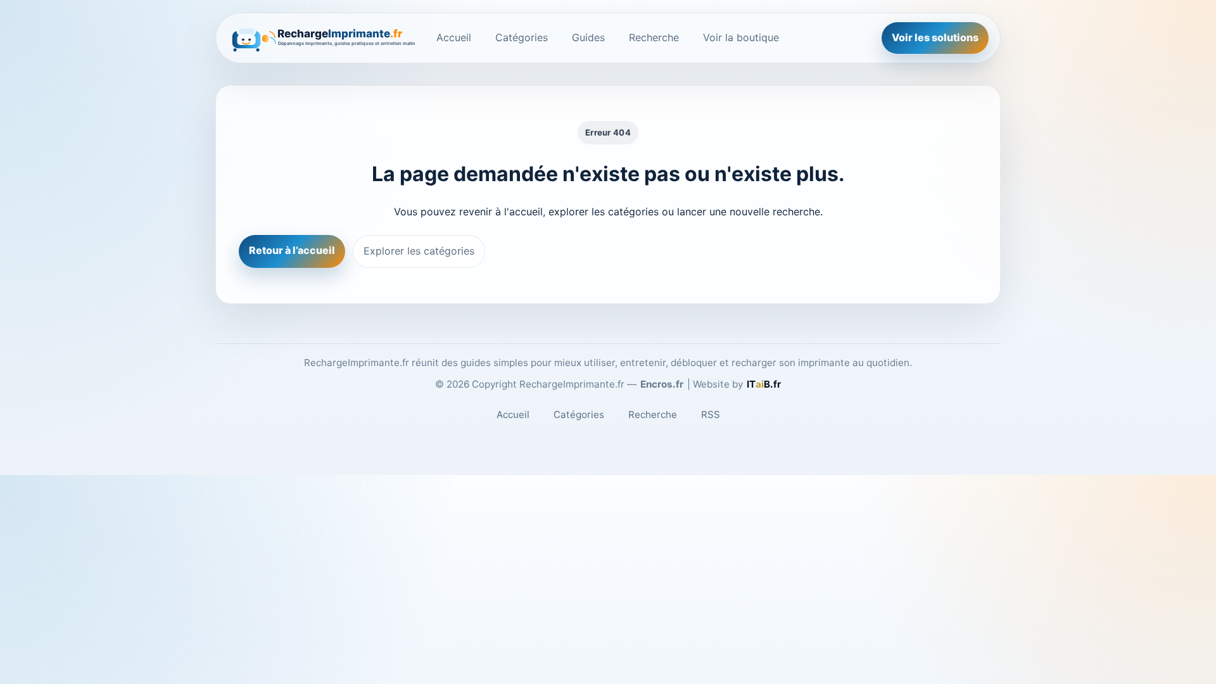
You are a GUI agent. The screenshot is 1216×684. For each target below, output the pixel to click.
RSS (710, 414)
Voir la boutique (741, 37)
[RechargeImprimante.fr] (322, 38)
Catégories (521, 37)
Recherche (654, 37)
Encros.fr (661, 384)
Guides (588, 37)
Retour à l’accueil (292, 250)
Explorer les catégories (419, 250)
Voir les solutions (935, 37)
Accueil (453, 37)
